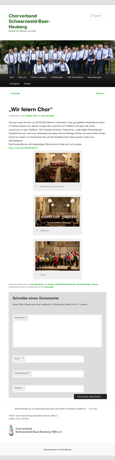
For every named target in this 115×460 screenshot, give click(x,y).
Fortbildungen (57, 77)
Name (19, 358)
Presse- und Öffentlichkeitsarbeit (62, 284)
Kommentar (21, 317)
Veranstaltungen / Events (87, 284)
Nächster (101, 93)
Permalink (49, 287)
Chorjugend (14, 83)
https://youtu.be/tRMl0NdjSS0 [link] (23, 147)
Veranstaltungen (95, 77)
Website (18, 387)
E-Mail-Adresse (22, 373)
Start (12, 77)
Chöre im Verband (38, 77)
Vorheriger (14, 93)
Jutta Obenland (47, 115)
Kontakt (27, 83)
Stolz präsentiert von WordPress (57, 449)
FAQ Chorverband (75, 77)
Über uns (22, 77)
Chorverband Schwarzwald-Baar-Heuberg (29, 21)
